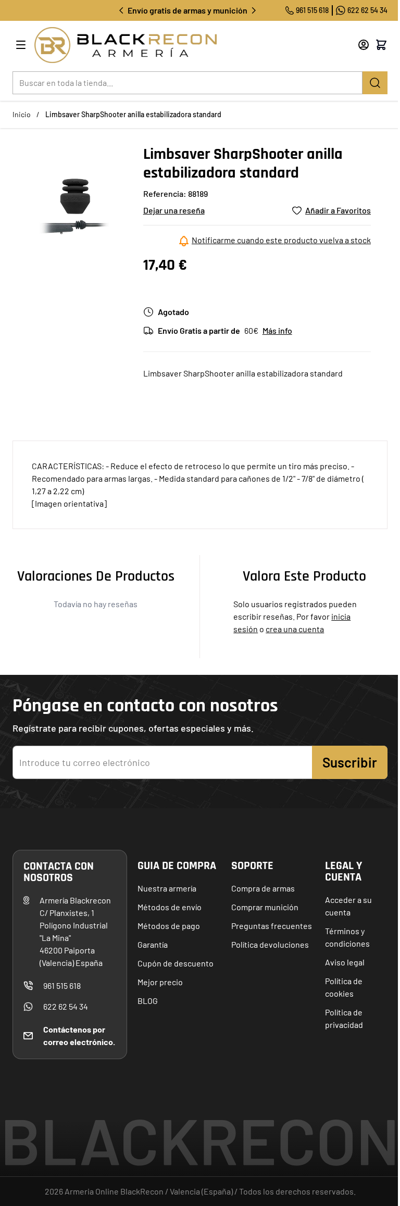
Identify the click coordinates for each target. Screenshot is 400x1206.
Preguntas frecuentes (271, 926)
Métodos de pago (169, 926)
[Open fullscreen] (73, 206)
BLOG (148, 1001)
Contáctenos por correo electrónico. (79, 1035)
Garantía (153, 944)
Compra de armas (263, 888)
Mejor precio (160, 982)
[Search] (375, 82)
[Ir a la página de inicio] (182, 45)
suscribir (349, 762)
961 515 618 (312, 10)
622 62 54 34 (367, 10)
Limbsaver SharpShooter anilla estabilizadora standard (133, 114)
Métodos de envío (170, 907)
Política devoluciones (270, 944)
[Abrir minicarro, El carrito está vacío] (381, 44)
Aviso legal (345, 962)
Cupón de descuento (176, 963)
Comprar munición (264, 907)
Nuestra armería (167, 888)
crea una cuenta (295, 629)
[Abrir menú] (20, 44)
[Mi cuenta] (363, 44)
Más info (277, 330)
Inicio (21, 114)
